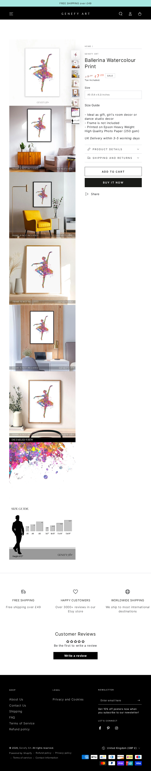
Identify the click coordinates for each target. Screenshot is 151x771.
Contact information (47, 757)
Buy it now (113, 182)
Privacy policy (63, 752)
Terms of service (22, 757)
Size (87, 87)
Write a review (75, 656)
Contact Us (17, 705)
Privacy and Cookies (68, 699)
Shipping (15, 711)
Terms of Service (22, 723)
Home (88, 46)
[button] (120, 14)
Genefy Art (92, 54)
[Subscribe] (140, 700)
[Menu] (11, 14)
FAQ (12, 717)
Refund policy (19, 729)
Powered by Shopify (20, 753)
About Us (16, 699)
